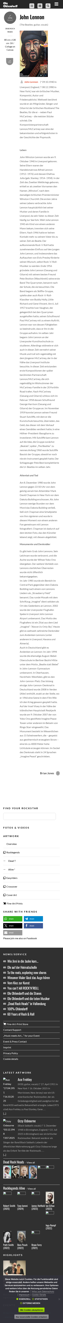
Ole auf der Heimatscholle (22, 967)
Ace (25, 1079)
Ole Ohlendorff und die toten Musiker (28, 998)
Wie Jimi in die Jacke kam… (22, 961)
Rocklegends (13, 852)
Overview (11, 843)
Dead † (11, 860)
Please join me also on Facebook (20, 938)
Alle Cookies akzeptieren (31, 1310)
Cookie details (10, 1058)
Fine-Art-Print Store (17, 1024)
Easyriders (11, 877)
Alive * (10, 869)
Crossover (11, 886)
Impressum (24, 1294)
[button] (12, 918)
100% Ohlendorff (17, 1008)
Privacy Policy (10, 1053)
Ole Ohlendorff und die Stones (24, 993)
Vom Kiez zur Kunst (18, 982)
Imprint (7, 1047)
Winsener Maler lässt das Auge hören (28, 977)
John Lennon (32, 17)
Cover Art (11, 894)
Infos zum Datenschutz (43, 1291)
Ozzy (27, 1121)
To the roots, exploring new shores (26, 972)
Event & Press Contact (15, 1041)
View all (31, 1162)
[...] (4, 1113)
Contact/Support (12, 1029)
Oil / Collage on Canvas (10, 46)
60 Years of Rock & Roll (20, 1014)
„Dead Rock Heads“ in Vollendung (26, 1003)
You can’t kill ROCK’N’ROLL (23, 988)
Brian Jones (47, 773)
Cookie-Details (39, 1294)
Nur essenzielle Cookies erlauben (31, 1317)
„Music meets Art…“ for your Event (21, 1035)
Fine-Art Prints (14, 903)
